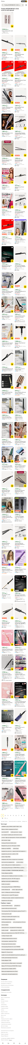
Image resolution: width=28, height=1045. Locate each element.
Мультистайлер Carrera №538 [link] (6, 728)
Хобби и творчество (5, 1013)
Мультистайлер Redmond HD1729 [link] (20, 343)
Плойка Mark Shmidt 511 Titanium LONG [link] (20, 369)
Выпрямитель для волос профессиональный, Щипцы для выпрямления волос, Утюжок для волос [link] (20, 805)
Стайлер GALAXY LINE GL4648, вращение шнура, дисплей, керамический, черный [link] (7, 517)
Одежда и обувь (4, 1006)
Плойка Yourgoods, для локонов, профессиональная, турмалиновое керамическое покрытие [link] (7, 212)
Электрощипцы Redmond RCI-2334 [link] (7, 55)
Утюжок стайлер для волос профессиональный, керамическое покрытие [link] (7, 108)
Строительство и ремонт (6, 1024)
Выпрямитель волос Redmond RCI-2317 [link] (19, 160)
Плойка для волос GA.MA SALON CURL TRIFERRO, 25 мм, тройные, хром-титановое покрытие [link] (20, 623)
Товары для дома (4, 1008)
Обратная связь (4, 1032)
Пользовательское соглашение (7, 1030)
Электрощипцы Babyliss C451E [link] (7, 239)
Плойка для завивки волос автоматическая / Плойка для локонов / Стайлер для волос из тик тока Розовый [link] (7, 650)
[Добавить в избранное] (12, 13)
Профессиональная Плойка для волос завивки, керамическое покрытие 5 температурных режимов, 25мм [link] (20, 570)
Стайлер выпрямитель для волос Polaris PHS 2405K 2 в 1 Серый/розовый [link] (20, 702)
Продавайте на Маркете (6, 983)
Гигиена (2, 1002)
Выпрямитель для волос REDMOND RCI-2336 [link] (7, 266)
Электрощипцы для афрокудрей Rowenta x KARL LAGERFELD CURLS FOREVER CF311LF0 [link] (20, 544)
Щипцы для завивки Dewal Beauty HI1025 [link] (7, 81)
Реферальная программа (6, 992)
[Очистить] (22, 5)
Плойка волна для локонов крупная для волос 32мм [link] (7, 343)
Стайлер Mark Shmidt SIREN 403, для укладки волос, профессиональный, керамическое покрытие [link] (7, 442)
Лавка (8, 1043)
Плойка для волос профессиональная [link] (19, 417)
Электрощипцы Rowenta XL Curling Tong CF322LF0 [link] (20, 266)
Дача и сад (3, 1015)
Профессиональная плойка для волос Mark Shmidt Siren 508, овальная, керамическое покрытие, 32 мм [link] (7, 292)
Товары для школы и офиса (6, 1018)
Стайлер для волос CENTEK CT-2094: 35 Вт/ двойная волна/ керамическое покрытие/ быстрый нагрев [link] (20, 674)
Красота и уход (4, 1011)
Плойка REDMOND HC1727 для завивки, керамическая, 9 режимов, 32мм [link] (20, 292)
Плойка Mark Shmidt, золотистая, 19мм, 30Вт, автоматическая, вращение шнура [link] (7, 417)
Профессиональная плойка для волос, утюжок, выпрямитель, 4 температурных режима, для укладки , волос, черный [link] (20, 650)
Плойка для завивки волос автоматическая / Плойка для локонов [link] (20, 442)
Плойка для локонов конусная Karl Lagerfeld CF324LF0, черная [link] (7, 674)
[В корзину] (12, 26)
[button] (26, 5)
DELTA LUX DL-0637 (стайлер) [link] (6, 595)
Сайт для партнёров (5, 987)
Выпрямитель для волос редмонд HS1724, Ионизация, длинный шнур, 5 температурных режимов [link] (7, 160)
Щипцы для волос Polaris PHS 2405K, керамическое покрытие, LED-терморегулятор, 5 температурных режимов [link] (20, 595)
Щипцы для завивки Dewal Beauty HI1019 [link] (20, 81)
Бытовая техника (4, 1001)
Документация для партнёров (7, 985)
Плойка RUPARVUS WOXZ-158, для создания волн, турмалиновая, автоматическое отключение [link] (20, 466)
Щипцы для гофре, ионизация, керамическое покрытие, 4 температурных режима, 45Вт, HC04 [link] (20, 239)
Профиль (25, 1043)
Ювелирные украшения (6, 1027)
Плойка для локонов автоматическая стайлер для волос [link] (7, 702)
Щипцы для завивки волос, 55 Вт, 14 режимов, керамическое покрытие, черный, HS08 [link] (7, 134)
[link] (11, 827)
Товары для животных (5, 1022)
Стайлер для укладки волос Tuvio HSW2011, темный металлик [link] (19, 517)
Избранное (14, 1043)
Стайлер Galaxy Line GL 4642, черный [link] (20, 728)
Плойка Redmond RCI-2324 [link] (7, 30)
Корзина (19, 1043)
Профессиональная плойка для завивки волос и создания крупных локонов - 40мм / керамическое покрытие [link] (7, 805)
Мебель (2, 999)
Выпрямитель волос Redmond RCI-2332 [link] (6, 491)
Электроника (4, 1004)
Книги (2, 1017)
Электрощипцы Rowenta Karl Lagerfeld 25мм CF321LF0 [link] (20, 212)
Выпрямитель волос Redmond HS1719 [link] (6, 755)
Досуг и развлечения (5, 997)
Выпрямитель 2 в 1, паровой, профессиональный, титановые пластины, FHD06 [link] (6, 187)
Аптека (2, 1009)
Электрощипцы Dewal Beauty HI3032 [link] (19, 108)
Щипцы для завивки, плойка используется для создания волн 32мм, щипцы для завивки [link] (7, 570)
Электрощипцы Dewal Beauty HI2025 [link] (19, 55)
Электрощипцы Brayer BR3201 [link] (19, 187)
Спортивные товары (5, 1020)
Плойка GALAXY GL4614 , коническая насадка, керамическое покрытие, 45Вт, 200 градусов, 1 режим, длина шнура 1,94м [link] (20, 317)
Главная (3, 1043)
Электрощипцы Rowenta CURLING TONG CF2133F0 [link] (20, 134)
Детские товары (4, 1026)
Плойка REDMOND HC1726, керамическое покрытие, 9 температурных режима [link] (7, 369)
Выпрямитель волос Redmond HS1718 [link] (6, 544)
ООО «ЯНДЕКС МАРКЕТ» (9, 1038)
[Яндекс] (10, 1040)
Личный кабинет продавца (6, 981)
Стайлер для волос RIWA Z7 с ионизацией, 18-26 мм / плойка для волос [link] (7, 466)
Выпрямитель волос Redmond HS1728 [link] (6, 623)
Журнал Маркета (4, 1036)
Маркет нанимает (4, 1034)
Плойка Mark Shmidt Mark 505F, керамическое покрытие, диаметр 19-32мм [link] (7, 393)
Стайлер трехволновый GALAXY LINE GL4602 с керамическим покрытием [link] (20, 755)
